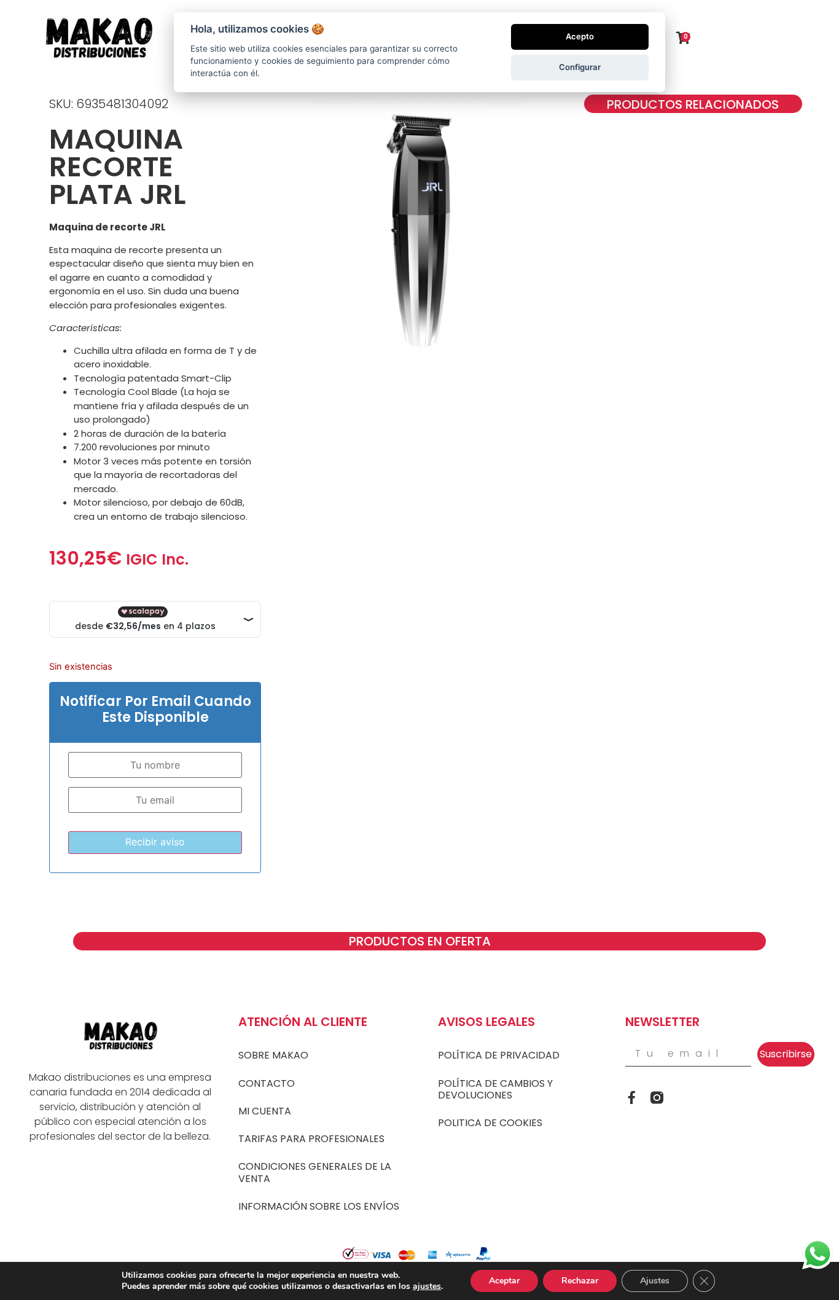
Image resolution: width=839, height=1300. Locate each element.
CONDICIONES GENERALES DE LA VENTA (314, 1172)
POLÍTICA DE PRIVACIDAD (499, 1055)
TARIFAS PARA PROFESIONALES (311, 1139)
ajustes (427, 1286)
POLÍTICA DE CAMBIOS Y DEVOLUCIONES (495, 1089)
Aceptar (504, 1280)
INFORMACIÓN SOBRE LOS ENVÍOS (318, 1206)
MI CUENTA (264, 1111)
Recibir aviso (155, 842)
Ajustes (654, 1280)
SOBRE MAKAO (273, 1055)
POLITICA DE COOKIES (490, 1123)
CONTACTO (266, 1083)
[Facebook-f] (631, 1097)
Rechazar (579, 1280)
